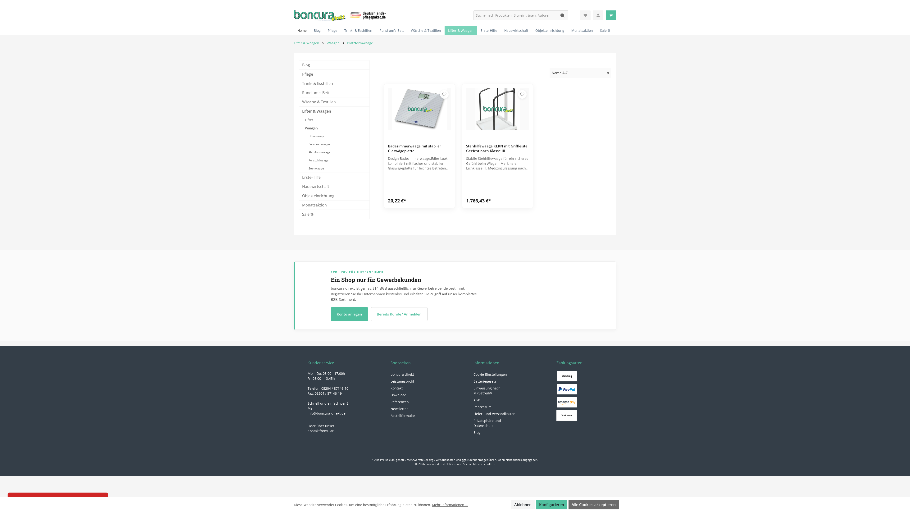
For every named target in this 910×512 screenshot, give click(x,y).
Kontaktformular (321, 431)
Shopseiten (401, 363)
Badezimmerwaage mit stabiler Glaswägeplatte (414, 148)
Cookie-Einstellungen (490, 374)
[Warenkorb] (611, 15)
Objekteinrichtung (318, 195)
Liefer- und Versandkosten (494, 413)
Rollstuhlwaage (318, 160)
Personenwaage (319, 144)
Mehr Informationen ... (450, 505)
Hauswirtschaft (315, 186)
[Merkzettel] (585, 15)
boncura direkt (402, 374)
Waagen (311, 128)
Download (398, 395)
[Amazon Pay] (566, 402)
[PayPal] (566, 389)
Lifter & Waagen (316, 111)
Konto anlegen (349, 314)
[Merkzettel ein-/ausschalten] (444, 94)
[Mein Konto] (598, 15)
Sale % (308, 214)
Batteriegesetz (484, 381)
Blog (306, 65)
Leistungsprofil (402, 381)
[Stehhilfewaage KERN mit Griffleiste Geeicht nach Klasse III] (497, 109)
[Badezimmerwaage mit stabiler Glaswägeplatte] (419, 109)
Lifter (309, 120)
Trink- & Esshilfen (317, 83)
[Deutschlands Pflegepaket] (368, 14)
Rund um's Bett (316, 92)
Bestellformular (403, 415)
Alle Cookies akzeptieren (594, 504)
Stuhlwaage (316, 168)
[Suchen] (562, 15)
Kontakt (397, 388)
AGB (476, 400)
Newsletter (399, 409)
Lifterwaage (316, 136)
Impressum (482, 407)
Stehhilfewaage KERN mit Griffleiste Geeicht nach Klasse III (497, 148)
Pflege (307, 74)
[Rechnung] (566, 376)
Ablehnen (523, 504)
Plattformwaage (319, 152)
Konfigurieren (551, 504)
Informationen (486, 363)
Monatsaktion (314, 205)
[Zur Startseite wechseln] (320, 15)
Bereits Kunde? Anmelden (399, 314)
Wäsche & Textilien (319, 102)
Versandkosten (445, 460)
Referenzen (400, 402)
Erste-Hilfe (311, 177)
